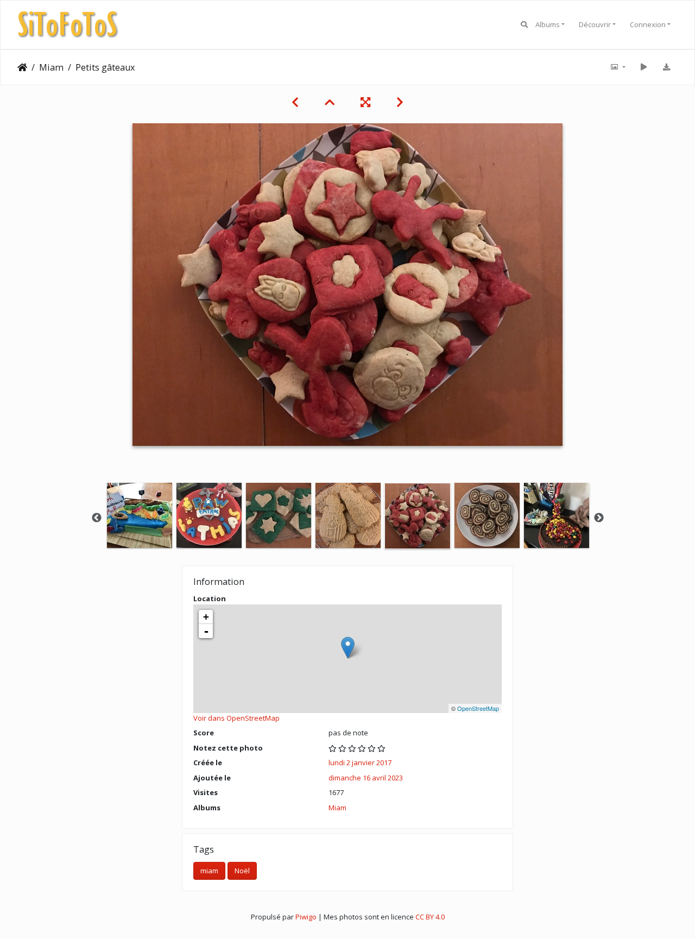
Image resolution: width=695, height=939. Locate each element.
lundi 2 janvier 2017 (359, 762)
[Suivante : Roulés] (399, 102)
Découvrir (595, 24)
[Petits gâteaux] (348, 647)
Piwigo (306, 917)
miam (209, 870)
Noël (242, 870)
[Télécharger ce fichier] (666, 67)
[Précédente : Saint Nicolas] (295, 102)
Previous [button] (96, 518)
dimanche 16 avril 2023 (365, 778)
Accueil (22, 67)
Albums (547, 24)
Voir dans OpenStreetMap (236, 718)
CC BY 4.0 (430, 917)
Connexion (648, 24)
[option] (139, 515)
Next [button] (598, 518)
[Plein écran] (365, 102)
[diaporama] (643, 67)
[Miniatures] (330, 102)
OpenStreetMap (478, 708)
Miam (51, 67)
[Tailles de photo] (617, 67)
